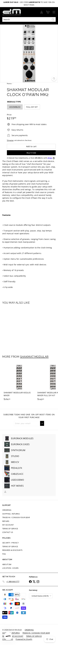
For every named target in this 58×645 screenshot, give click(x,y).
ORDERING (6, 510)
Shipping (10, 140)
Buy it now (31, 152)
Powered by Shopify (24, 639)
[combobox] (29, 19)
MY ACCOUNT (8, 525)
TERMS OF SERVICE (10, 528)
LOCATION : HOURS (10, 568)
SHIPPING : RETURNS (11, 514)
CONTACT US (7, 532)
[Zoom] (54, 78)
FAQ (4, 554)
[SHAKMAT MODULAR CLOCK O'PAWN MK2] (19, 328)
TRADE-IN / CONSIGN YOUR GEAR (16, 517)
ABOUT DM (6, 564)
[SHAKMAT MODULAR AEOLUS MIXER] (19, 382)
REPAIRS (5, 521)
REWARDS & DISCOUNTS (12, 550)
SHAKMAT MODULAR (34, 356)
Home (9, 83)
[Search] (53, 19)
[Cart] (48, 12)
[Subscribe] (42, 423)
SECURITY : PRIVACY (10, 542)
